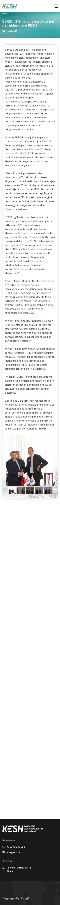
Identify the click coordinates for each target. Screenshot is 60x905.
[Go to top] (4, 16)
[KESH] (9, 6)
